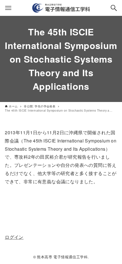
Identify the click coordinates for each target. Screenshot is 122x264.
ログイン (14, 237)
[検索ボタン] (113, 8)
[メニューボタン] (8, 8)
